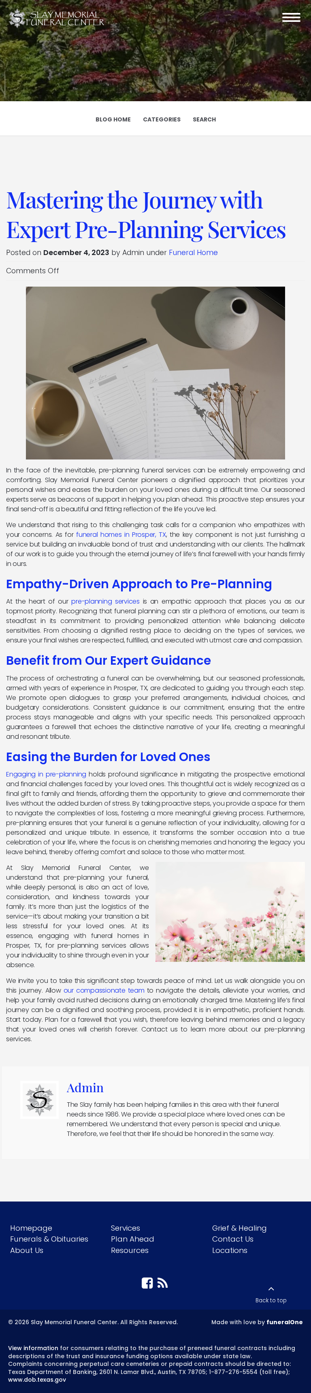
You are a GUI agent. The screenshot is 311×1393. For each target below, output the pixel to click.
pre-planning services (105, 601)
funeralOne (284, 1322)
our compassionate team (104, 990)
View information (33, 1348)
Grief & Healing (239, 1228)
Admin (85, 1087)
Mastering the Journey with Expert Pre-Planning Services (145, 214)
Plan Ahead (132, 1239)
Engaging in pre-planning (46, 774)
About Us (26, 1250)
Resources (130, 1250)
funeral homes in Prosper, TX (121, 534)
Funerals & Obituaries (49, 1239)
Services (125, 1228)
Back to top (271, 1300)
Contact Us (232, 1239)
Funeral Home (193, 252)
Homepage (31, 1228)
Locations (229, 1250)
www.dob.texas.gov (37, 1380)
